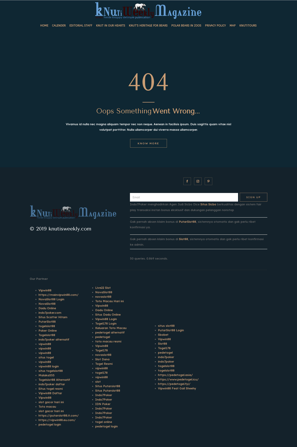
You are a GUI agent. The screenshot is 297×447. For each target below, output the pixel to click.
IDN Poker (103, 404)
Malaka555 (46, 375)
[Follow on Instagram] (198, 181)
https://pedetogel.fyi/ (174, 384)
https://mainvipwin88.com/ (58, 295)
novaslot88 (103, 296)
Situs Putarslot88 (107, 386)
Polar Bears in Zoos (186, 25)
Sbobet (163, 334)
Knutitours (248, 25)
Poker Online (47, 330)
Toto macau (47, 406)
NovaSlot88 (47, 303)
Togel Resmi (104, 363)
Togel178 (101, 350)
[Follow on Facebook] (187, 181)
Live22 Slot (103, 287)
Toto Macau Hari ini (109, 301)
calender (59, 25)
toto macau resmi (108, 341)
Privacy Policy (215, 25)
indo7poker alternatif (53, 339)
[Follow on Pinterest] (208, 181)
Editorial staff (80, 25)
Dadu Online (47, 308)
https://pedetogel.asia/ (175, 375)
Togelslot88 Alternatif (54, 379)
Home (44, 25)
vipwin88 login (48, 366)
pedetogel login (49, 424)
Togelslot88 (46, 335)
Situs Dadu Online (108, 314)
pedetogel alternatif (110, 332)
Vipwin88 (44, 290)
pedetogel (102, 337)
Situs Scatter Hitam (52, 317)
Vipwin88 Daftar (50, 393)
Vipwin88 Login (106, 319)
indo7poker (166, 357)
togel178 (101, 372)
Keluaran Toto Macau (110, 328)
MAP (233, 25)
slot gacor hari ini (51, 402)
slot (98, 381)
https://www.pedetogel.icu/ (178, 379)
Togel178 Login (106, 323)
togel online (103, 422)
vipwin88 (44, 344)
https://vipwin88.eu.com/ (57, 420)
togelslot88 (46, 326)
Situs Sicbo (208, 204)
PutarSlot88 (187, 221)
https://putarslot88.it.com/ (58, 415)
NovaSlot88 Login (51, 299)
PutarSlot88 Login (171, 330)
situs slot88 (166, 325)
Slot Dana (102, 359)
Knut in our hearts (110, 25)
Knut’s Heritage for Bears (148, 25)
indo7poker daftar (51, 384)
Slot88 (183, 239)
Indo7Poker (103, 395)
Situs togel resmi (50, 388)
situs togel (46, 357)
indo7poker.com (49, 312)
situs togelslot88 (50, 371)
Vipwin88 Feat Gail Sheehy (177, 388)
